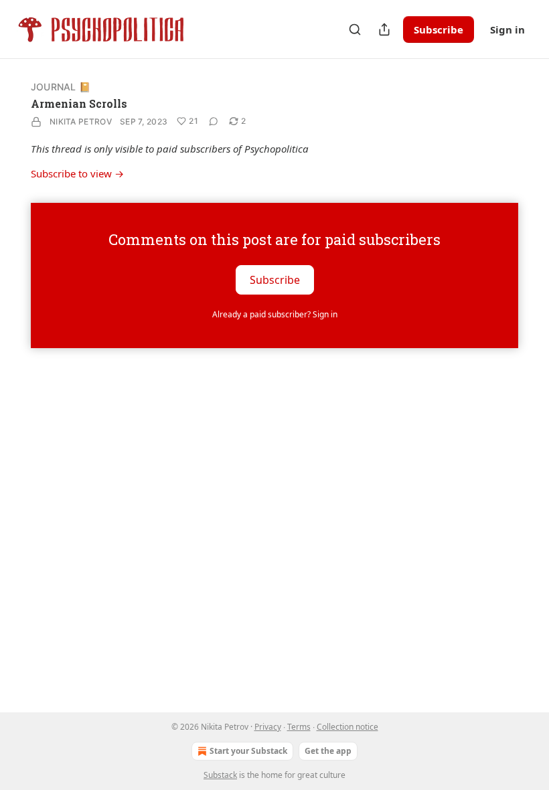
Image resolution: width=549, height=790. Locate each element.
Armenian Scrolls (79, 103)
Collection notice (347, 726)
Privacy (267, 726)
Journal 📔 (60, 86)
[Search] (354, 29)
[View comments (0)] (213, 121)
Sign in (507, 29)
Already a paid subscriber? (274, 314)
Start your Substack (248, 751)
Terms (299, 726)
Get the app (328, 751)
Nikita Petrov (81, 121)
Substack (220, 775)
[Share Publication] (384, 29)
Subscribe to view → (77, 173)
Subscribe (438, 29)
